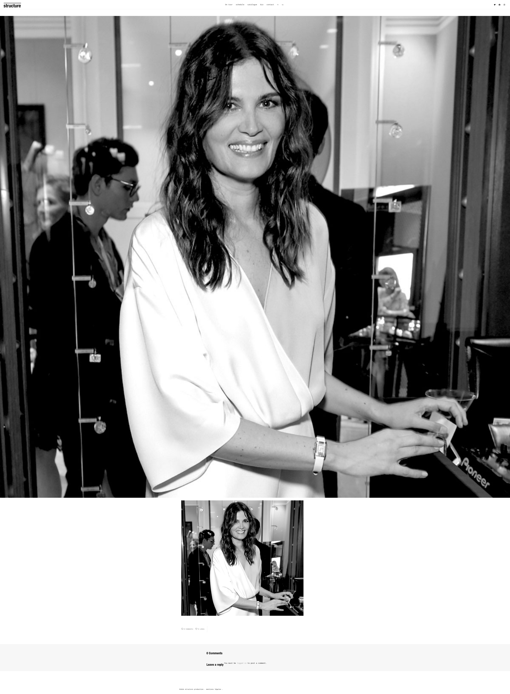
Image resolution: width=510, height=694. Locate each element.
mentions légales (213, 689)
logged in (241, 663)
